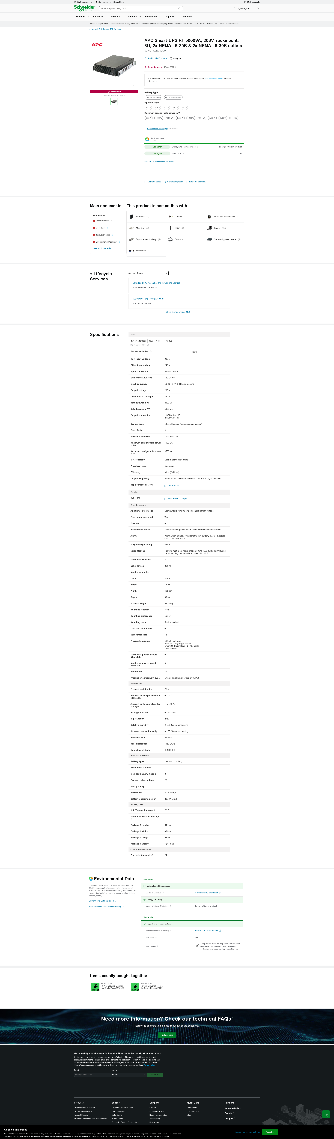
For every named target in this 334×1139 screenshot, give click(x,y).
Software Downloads (83, 1111)
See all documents (102, 248)
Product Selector (81, 1115)
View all (106, 29)
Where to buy (117, 1119)
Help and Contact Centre (122, 1108)
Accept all (270, 1132)
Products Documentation (84, 1108)
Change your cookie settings (247, 1132)
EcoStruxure (192, 1108)
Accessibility (155, 1119)
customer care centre (214, 79)
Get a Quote (117, 1115)
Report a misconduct (158, 1115)
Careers (153, 1108)
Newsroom (154, 1122)
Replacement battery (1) (157, 129)
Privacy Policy (149, 1065)
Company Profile (157, 1111)
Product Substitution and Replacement (90, 1119)
